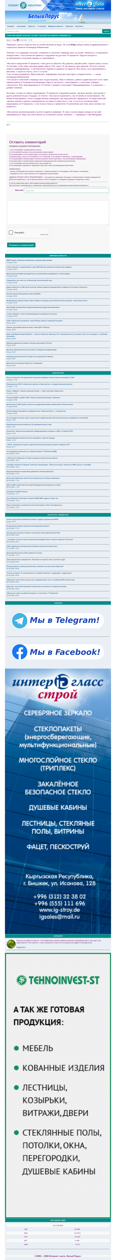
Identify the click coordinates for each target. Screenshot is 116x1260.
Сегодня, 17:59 (12, 379)
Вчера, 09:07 (11, 323)
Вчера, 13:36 (11, 433)
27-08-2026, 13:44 (13, 500)
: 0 (9, 124)
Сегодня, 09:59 (12, 400)
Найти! (106, 31)
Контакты (79, 26)
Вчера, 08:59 (11, 338)
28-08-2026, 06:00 (13, 535)
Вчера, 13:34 (11, 440)
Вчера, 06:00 (11, 345)
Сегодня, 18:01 (12, 262)
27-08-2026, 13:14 (13, 555)
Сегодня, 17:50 (12, 386)
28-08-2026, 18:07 (13, 460)
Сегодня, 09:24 (12, 269)
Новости (31, 26)
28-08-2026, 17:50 (13, 487)
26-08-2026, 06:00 (13, 568)
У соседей (41, 26)
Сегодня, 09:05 (12, 413)
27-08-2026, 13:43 (13, 548)
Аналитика (21, 26)
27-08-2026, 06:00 (13, 562)
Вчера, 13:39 (11, 420)
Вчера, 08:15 (11, 521)
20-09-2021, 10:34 (26, 40)
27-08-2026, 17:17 (13, 494)
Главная (10, 26)
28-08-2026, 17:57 (13, 473)
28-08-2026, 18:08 (13, 453)
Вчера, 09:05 (11, 329)
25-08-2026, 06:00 (13, 588)
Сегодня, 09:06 (12, 406)
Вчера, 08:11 (11, 447)
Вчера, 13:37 (11, 426)
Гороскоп (69, 26)
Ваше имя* (19, 190)
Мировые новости (55, 26)
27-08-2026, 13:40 (13, 507)
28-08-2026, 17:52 (13, 528)
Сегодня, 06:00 (12, 282)
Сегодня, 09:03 (12, 276)
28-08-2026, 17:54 (13, 480)
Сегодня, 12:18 (12, 393)
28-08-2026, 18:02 (13, 467)
